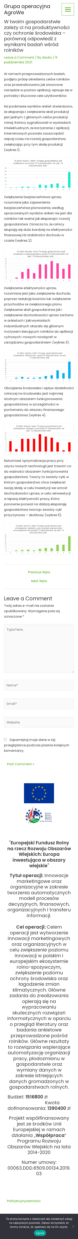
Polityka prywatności (24, 1201)
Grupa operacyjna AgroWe (27, 9)
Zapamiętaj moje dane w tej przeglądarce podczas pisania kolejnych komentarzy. (36, 745)
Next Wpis (39, 581)
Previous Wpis (39, 572)
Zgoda (40, 1233)
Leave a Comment (19, 57)
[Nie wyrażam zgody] (73, 1226)
